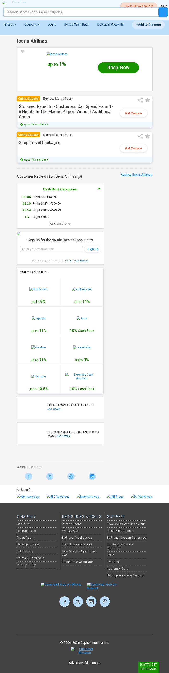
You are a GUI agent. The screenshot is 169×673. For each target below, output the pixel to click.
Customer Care (117, 568)
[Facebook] (27, 476)
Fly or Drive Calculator (77, 544)
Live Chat (113, 562)
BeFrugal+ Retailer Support (125, 575)
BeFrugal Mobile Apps (77, 537)
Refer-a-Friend (72, 524)
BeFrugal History (28, 544)
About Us (23, 524)
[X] (78, 601)
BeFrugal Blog (26, 531)
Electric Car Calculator (77, 562)
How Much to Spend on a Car (79, 553)
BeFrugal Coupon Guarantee (126, 537)
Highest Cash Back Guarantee (120, 546)
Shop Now (118, 67)
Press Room (25, 537)
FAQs (110, 555)
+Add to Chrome (148, 25)
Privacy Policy (81, 260)
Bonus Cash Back (76, 24)
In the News (25, 551)
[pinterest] (105, 601)
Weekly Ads (70, 531)
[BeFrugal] (17, 2)
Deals (52, 24)
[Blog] (70, 476)
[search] (163, 12)
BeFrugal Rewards (110, 24)
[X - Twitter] (48, 476)
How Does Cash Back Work (126, 524)
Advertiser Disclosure (84, 663)
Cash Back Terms (60, 223)
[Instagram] (91, 476)
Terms (68, 260)
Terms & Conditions (30, 558)
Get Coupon (133, 113)
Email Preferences (120, 531)
